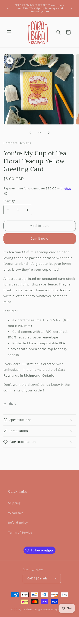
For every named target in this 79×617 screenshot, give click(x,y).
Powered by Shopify (55, 609)
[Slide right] (48, 132)
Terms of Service (20, 532)
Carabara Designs (32, 609)
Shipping (14, 503)
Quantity (9, 201)
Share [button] (12, 403)
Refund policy (18, 522)
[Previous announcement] (7, 8)
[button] (9, 32)
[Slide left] (30, 132)
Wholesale (15, 513)
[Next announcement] (71, 8)
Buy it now (40, 238)
